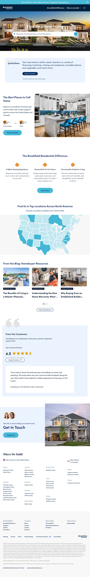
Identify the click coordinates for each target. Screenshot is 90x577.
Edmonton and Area (73, 474)
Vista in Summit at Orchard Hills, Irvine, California (71, 46)
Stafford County (50, 501)
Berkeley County (50, 470)
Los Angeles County (8, 487)
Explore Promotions (59, 2)
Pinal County (6, 472)
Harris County (50, 483)
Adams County (29, 470)
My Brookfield (71, 523)
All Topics (48, 527)
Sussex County (29, 485)
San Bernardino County (10, 497)
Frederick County (51, 499)
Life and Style (49, 523)
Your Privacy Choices (42, 536)
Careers (26, 525)
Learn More (45, 190)
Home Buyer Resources (52, 525)
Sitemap (5, 536)
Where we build (73, 8)
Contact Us (11, 435)
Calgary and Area (73, 472)
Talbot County (29, 495)
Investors (27, 529)
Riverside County (8, 495)
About (26, 523)
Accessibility (57, 536)
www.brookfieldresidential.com (34, 567)
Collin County (50, 481)
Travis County (50, 488)
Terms (19, 536)
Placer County (7, 493)
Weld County (28, 476)
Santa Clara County (9, 500)
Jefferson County (29, 474)
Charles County (29, 493)
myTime (5, 527)
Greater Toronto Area (74, 483)
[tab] (43, 303)
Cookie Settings (28, 536)
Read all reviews (14, 360)
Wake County (28, 504)
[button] (84, 100)
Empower (6, 525)
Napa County (7, 489)
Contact (26, 527)
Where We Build (12, 133)
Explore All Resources (45, 310)
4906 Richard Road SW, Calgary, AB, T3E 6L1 (13, 567)
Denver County (29, 472)
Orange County (7, 491)
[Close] (87, 2)
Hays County (49, 485)
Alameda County (8, 485)
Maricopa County (8, 470)
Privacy (13, 536)
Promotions (6, 529)
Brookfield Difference (55, 8)
